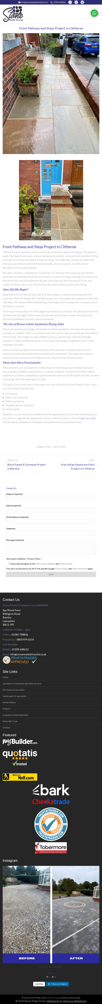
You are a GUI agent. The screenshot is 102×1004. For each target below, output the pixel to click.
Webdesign (53, 997)
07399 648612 (60, 2)
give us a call (88, 418)
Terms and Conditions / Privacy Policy (24, 558)
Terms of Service (79, 568)
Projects (6, 708)
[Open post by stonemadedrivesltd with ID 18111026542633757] (51, 914)
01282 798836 (19, 634)
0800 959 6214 (25, 639)
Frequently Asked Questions (15, 715)
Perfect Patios (9, 702)
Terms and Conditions (45, 563)
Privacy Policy (65, 563)
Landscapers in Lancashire (14, 696)
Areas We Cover (10, 721)
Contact (6, 727)
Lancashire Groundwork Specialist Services (22, 683)
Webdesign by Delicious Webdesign (67, 1001)
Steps (48, 446)
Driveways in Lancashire (13, 689)
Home (5, 677)
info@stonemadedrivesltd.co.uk (34, 2)
